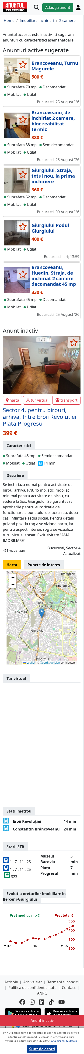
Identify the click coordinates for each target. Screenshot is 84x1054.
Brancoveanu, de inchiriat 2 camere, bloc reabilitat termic (53, 120)
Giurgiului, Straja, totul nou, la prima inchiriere (53, 176)
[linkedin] (41, 1002)
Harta (12, 564)
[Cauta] (36, 7)
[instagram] (32, 1002)
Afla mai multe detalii (64, 1041)
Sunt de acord (42, 1048)
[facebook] (22, 1002)
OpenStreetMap (50, 662)
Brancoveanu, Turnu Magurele (55, 66)
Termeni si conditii (63, 982)
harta (14, 400)
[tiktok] (51, 1002)
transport (68, 400)
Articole (11, 982)
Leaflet (30, 662)
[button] (42, 613)
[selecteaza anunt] (22, 64)
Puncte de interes (44, 564)
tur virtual (39, 400)
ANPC (42, 993)
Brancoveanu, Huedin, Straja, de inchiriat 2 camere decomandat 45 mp (54, 275)
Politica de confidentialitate (32, 987)
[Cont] (78, 7)
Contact (69, 987)
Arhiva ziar (32, 982)
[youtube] (61, 1002)
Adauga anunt (57, 7)
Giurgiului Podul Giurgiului (50, 228)
